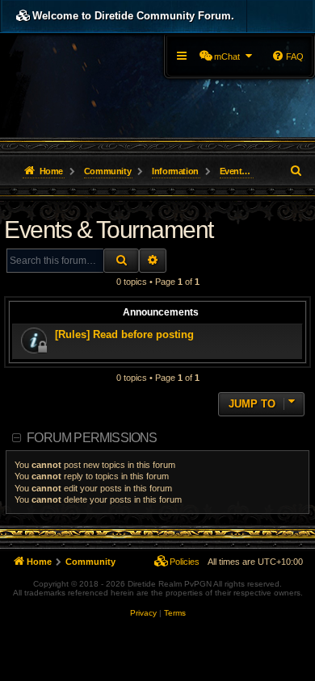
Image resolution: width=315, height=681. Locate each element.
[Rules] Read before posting (124, 334)
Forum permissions (92, 438)
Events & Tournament (108, 229)
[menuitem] (226, 56)
